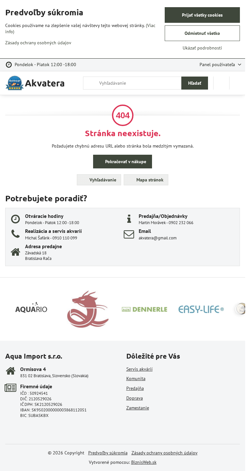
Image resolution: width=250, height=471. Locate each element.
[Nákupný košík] (221, 83)
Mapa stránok (149, 180)
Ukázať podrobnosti (202, 48)
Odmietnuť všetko (202, 33)
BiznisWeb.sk (144, 462)
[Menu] (237, 83)
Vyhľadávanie (102, 180)
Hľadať (194, 83)
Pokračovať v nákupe (125, 161)
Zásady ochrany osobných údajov (165, 453)
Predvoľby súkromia (108, 453)
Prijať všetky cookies (202, 15)
